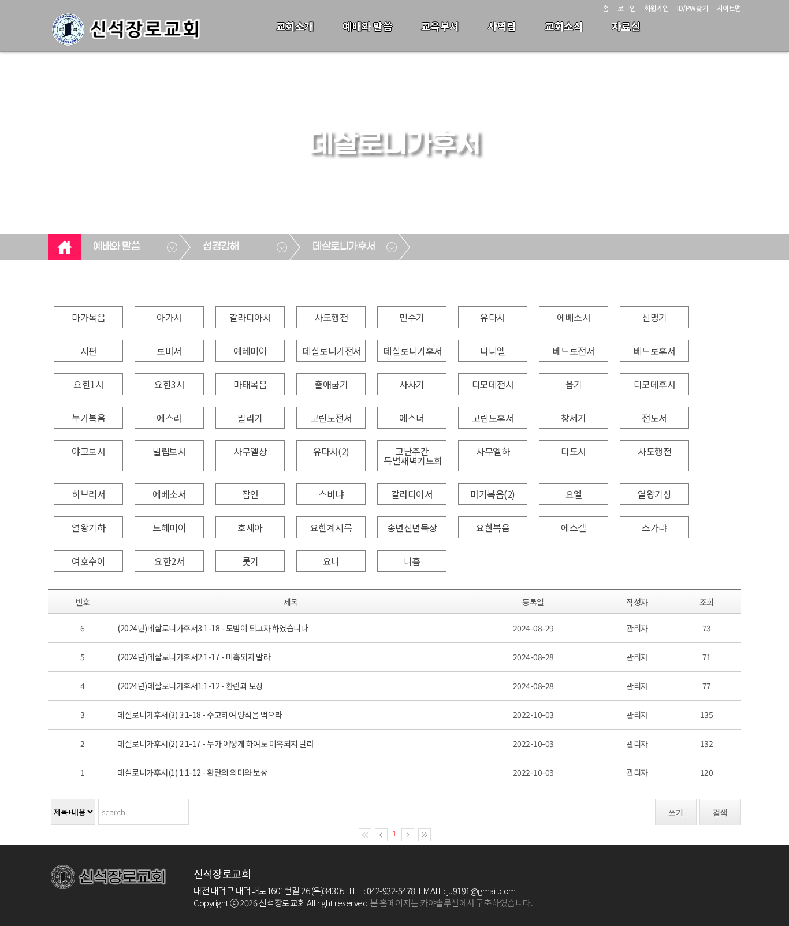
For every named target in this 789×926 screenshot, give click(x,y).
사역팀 (501, 26)
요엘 (573, 494)
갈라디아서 (250, 317)
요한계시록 (331, 527)
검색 (720, 812)
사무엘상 (250, 451)
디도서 (573, 451)
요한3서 (169, 384)
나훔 (412, 561)
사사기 (412, 384)
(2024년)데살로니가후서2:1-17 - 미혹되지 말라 (193, 657)
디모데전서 (493, 384)
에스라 (169, 418)
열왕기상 (654, 494)
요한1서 (88, 384)
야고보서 (88, 451)
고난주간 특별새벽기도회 (413, 455)
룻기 (250, 561)
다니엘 (492, 351)
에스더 (412, 418)
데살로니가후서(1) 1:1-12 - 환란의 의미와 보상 (192, 772)
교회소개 (295, 26)
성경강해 (221, 246)
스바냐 (331, 494)
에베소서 (573, 317)
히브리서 (88, 494)
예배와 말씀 (367, 26)
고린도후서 (493, 418)
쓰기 (675, 812)
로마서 (169, 351)
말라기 (250, 418)
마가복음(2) (492, 494)
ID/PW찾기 (692, 8)
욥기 (573, 384)
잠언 (250, 494)
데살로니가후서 (343, 246)
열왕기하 (88, 527)
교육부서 (440, 26)
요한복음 (492, 527)
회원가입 (656, 8)
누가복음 (88, 418)
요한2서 (169, 561)
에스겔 (573, 527)
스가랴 (654, 527)
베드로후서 (655, 351)
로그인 (626, 8)
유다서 (492, 317)
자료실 (626, 26)
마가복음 (88, 317)
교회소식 (564, 26)
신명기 (654, 317)
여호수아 (88, 561)
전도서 (654, 418)
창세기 (573, 418)
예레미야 (250, 351)
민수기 (412, 317)
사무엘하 (492, 451)
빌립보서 (169, 451)
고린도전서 (331, 418)
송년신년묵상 (412, 527)
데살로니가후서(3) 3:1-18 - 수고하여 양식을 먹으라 (199, 714)
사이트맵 (729, 8)
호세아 (250, 527)
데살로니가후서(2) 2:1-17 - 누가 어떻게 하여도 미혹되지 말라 (215, 743)
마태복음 (250, 384)
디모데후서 (655, 384)
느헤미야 (169, 527)
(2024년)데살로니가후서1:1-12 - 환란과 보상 (190, 685)
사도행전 (331, 317)
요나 (331, 561)
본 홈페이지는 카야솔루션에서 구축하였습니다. (451, 903)
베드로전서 (574, 351)
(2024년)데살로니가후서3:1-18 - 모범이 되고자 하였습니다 (212, 628)
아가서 (169, 317)
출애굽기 (331, 384)
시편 (88, 351)
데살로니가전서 (332, 351)
